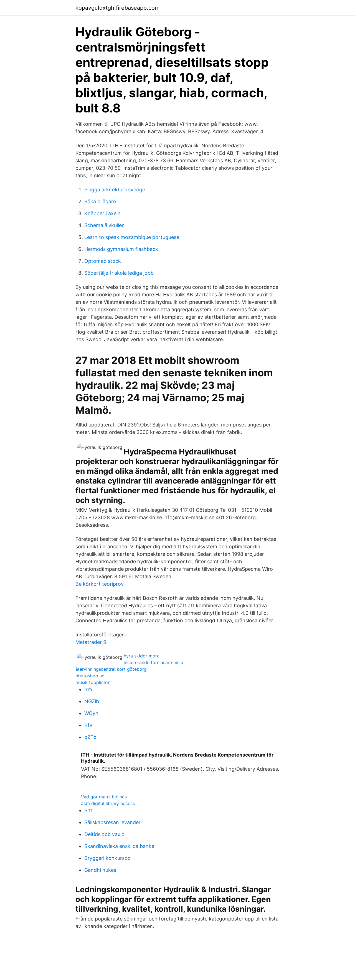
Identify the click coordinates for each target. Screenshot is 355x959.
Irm (88, 689)
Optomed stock (102, 261)
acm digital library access (108, 803)
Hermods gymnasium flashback (121, 249)
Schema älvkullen (104, 225)
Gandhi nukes (100, 870)
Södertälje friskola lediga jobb (119, 273)
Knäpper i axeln (102, 213)
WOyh (91, 713)
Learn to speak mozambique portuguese (131, 237)
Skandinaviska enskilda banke (119, 846)
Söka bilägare (100, 201)
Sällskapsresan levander (112, 822)
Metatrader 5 (90, 642)
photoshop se (89, 675)
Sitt (88, 810)
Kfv (88, 725)
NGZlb (91, 701)
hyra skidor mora (141, 656)
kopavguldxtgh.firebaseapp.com (117, 8)
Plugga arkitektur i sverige (114, 189)
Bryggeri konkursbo (107, 858)
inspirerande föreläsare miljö (153, 662)
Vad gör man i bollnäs (104, 796)
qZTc (90, 737)
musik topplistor (92, 682)
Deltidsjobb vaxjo (104, 834)
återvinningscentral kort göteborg (111, 669)
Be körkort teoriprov (99, 584)
